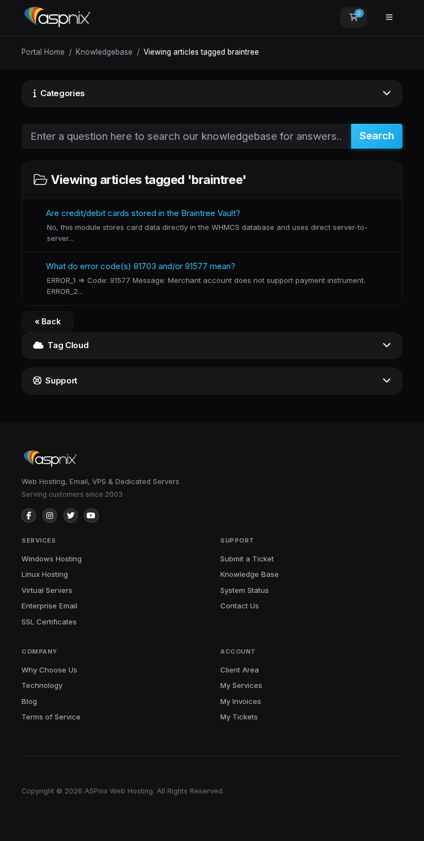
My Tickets (239, 716)
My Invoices (240, 701)
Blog (29, 701)
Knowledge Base (249, 574)
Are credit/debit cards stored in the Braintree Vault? (206, 225)
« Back (48, 321)
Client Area (239, 669)
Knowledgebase (104, 52)
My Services (241, 685)
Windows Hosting (52, 558)
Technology (42, 685)
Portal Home (43, 52)
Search (376, 135)
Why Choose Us (49, 669)
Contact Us (239, 605)
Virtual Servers (47, 590)
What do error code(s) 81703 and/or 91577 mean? (204, 278)
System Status (244, 590)
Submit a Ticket (247, 558)
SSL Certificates (49, 621)
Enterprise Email (49, 605)
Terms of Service (51, 716)
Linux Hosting (45, 574)
